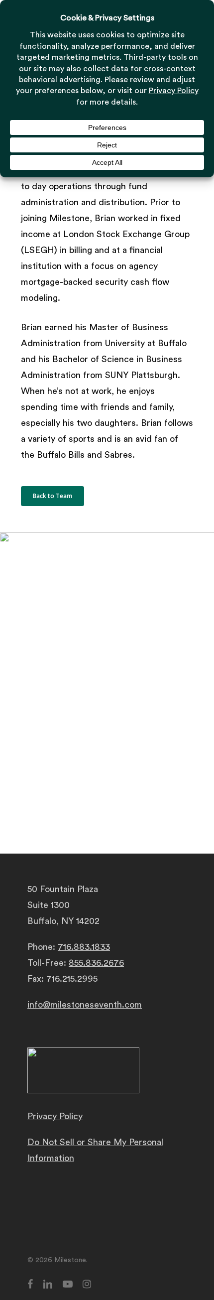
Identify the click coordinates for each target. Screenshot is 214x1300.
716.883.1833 (84, 946)
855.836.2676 (96, 962)
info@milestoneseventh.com (84, 1004)
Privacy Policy (55, 1116)
